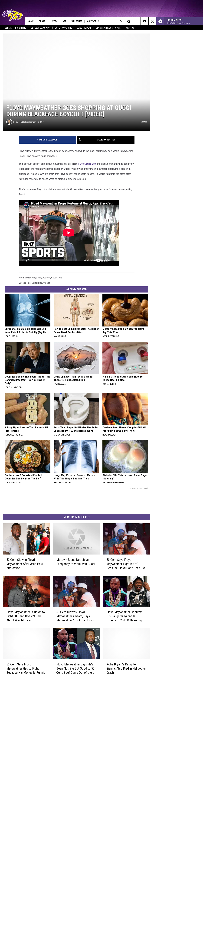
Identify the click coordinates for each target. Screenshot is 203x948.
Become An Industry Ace (108, 28)
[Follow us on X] (152, 21)
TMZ (60, 277)
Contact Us (93, 21)
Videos (46, 283)
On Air (42, 21)
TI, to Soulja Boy (87, 163)
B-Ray (15, 122)
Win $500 (129, 28)
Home (30, 21)
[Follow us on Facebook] (137, 21)
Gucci (54, 277)
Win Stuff (77, 21)
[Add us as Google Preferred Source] (129, 21)
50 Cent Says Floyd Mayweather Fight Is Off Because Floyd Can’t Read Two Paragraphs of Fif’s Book (126, 564)
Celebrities (37, 283)
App (64, 21)
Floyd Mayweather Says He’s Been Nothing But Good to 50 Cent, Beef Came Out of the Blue (75, 668)
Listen (53, 21)
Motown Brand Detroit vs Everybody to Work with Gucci (75, 562)
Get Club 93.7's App (40, 28)
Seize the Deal (84, 28)
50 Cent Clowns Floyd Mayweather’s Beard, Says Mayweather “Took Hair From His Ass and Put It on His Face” (75, 616)
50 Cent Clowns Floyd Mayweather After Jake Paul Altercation (24, 564)
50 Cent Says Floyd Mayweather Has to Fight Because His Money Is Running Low (26, 668)
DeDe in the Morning (15, 28)
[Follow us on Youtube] (144, 21)
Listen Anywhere (63, 28)
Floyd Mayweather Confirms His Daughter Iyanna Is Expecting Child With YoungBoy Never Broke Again (126, 616)
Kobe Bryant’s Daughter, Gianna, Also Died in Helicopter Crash (126, 668)
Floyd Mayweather (41, 277)
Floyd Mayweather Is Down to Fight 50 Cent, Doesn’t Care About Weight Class (25, 616)
